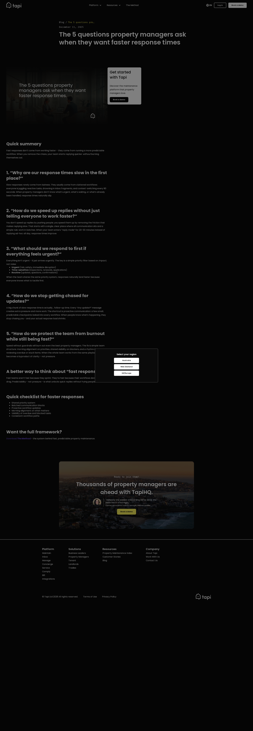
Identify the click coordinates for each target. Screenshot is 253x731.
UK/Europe (126, 373)
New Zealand (127, 366)
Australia (126, 360)
